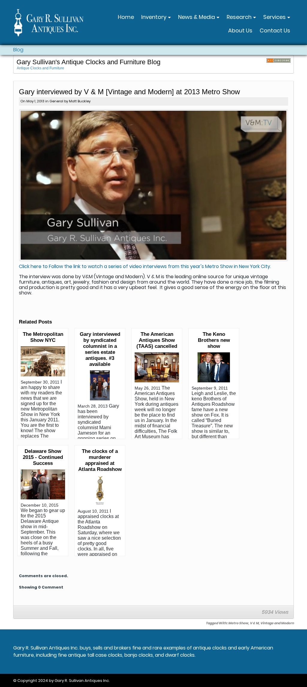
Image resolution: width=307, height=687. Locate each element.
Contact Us (275, 30)
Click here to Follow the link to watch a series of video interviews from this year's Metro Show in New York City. (145, 266)
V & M (254, 623)
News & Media (197, 17)
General (56, 101)
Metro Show (238, 623)
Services (275, 17)
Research (240, 17)
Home (126, 17)
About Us (240, 30)
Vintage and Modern (277, 623)
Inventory (154, 17)
